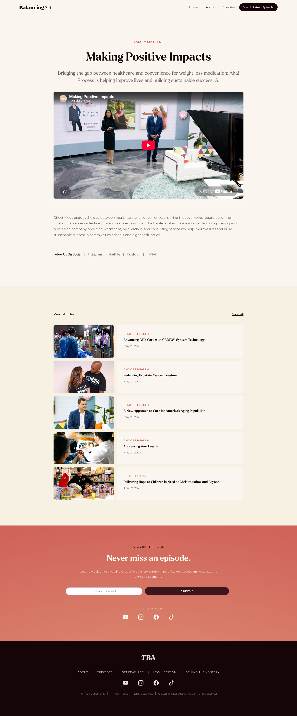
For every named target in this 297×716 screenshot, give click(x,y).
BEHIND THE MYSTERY (202, 672)
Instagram (95, 254)
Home (193, 7)
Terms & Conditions (92, 693)
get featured (133, 672)
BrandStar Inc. (143, 693)
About (210, 7)
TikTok (152, 254)
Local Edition (164, 672)
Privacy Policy (119, 693)
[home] (35, 7)
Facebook (133, 254)
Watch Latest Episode (258, 7)
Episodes (228, 7)
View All (237, 314)
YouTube (114, 254)
